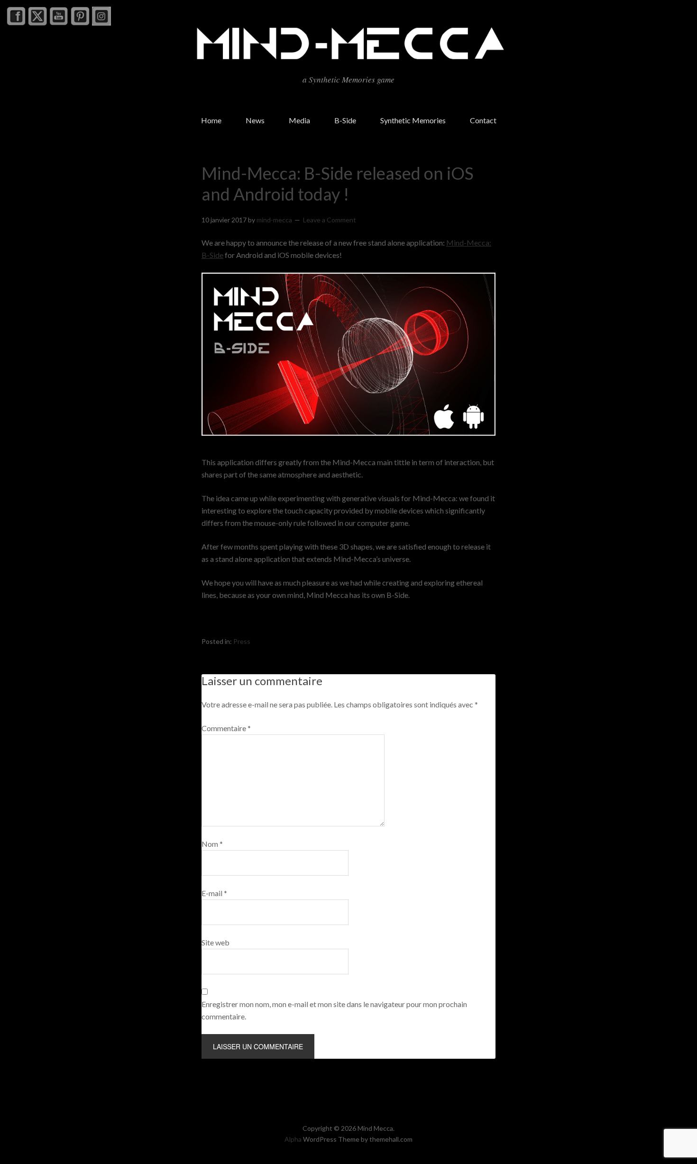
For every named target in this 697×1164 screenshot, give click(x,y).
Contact (483, 120)
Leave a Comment (329, 220)
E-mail (214, 893)
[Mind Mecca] (348, 59)
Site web (215, 942)
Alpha (293, 1139)
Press (241, 641)
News (255, 120)
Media (299, 120)
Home (211, 120)
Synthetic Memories (413, 120)
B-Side (345, 120)
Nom (212, 843)
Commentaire (226, 728)
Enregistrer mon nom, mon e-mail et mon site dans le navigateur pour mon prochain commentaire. (334, 1010)
